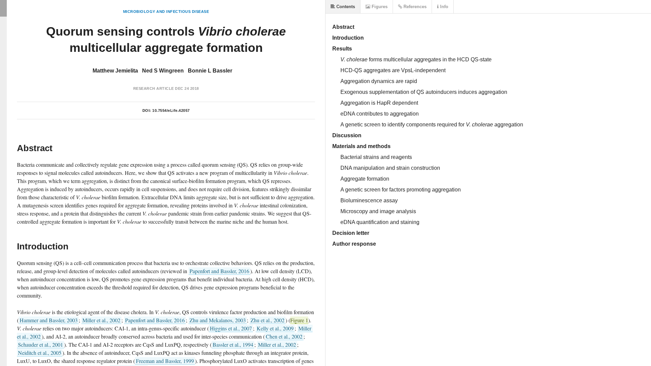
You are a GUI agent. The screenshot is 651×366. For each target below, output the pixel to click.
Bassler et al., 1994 (233, 344)
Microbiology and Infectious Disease (166, 11)
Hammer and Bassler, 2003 (49, 320)
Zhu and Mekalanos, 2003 (218, 320)
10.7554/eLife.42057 (171, 110)
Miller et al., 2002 (101, 320)
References (414, 6)
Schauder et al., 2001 (40, 344)
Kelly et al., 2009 (275, 328)
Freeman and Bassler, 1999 (165, 360)
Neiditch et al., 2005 (39, 352)
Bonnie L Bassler (210, 71)
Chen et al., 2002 (284, 336)
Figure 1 (299, 320)
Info (443, 6)
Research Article (153, 88)
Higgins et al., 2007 (231, 328)
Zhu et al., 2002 (267, 320)
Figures (379, 6)
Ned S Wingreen (163, 71)
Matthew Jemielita (115, 71)
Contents (345, 6)
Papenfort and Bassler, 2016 (219, 270)
